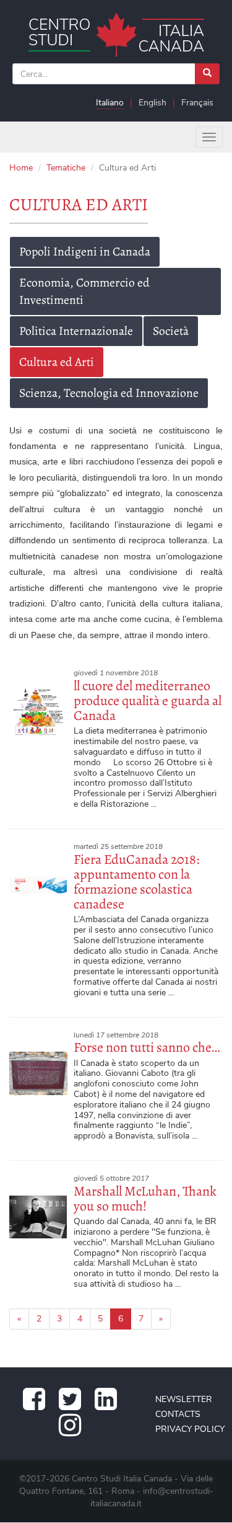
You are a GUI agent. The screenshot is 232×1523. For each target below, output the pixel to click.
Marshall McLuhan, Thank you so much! (145, 1198)
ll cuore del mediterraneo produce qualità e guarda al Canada (147, 701)
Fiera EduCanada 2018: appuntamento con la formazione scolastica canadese (136, 882)
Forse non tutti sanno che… (147, 1047)
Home (21, 168)
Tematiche (65, 168)
